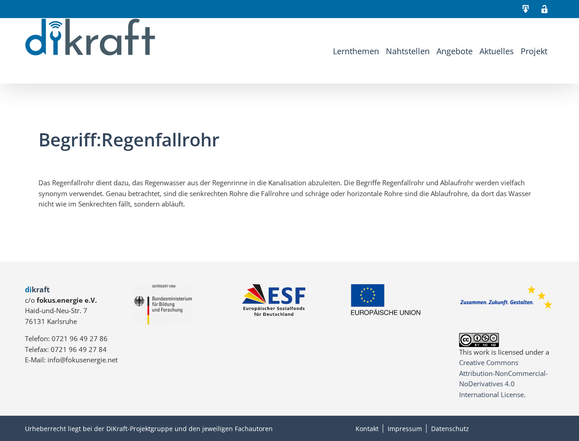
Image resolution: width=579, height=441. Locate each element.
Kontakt (367, 428)
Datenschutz (450, 428)
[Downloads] (525, 9)
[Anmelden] (544, 9)
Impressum (405, 428)
